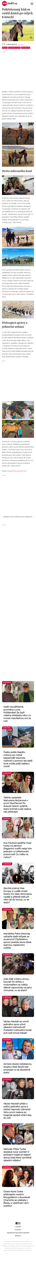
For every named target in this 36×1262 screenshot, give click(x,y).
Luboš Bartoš (11, 44)
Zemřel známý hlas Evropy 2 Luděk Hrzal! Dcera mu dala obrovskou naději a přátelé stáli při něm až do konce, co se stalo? (18, 895)
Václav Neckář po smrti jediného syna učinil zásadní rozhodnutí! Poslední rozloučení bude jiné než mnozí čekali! (18, 1027)
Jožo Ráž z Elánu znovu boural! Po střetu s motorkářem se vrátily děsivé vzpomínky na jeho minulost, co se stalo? (18, 985)
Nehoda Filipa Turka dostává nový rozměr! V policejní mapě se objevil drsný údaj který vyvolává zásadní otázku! (17, 1155)
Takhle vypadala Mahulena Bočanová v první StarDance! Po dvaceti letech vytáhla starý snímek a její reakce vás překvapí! (17, 804)
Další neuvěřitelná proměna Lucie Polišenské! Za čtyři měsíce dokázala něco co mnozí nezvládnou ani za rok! (17, 713)
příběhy (4, 47)
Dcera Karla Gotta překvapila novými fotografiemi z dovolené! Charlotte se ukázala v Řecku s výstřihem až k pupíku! (17, 1198)
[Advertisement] (18, 70)
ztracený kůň (26, 47)
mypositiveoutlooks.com (17, 471)
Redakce (18, 1236)
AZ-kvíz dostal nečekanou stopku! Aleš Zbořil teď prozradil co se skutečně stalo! (18, 1068)
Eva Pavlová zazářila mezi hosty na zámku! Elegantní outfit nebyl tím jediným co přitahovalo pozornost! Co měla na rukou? (18, 850)
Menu (33, 4)
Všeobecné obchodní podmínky (18, 1233)
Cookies (18, 1226)
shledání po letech (14, 47)
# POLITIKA (6, 728)
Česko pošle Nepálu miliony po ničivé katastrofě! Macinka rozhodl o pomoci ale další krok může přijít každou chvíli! (18, 759)
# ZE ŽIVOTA (7, 682)
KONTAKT (18, 1229)
